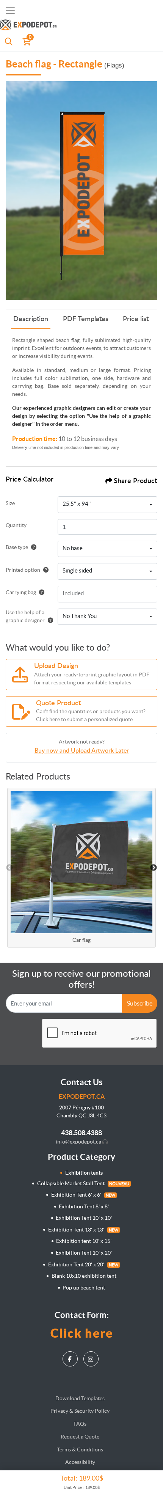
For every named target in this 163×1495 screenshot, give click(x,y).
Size (10, 503)
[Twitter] (91, 1356)
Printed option (23, 570)
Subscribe (139, 1003)
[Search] (8, 41)
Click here (81, 1333)
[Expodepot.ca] (72, 25)
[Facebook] (71, 1356)
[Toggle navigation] (10, 10)
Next (153, 868)
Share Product (135, 481)
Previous (9, 868)
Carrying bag (21, 592)
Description (30, 319)
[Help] (32, 547)
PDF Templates (85, 319)
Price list (136, 319)
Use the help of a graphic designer (25, 616)
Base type (17, 547)
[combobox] (107, 504)
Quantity (16, 525)
